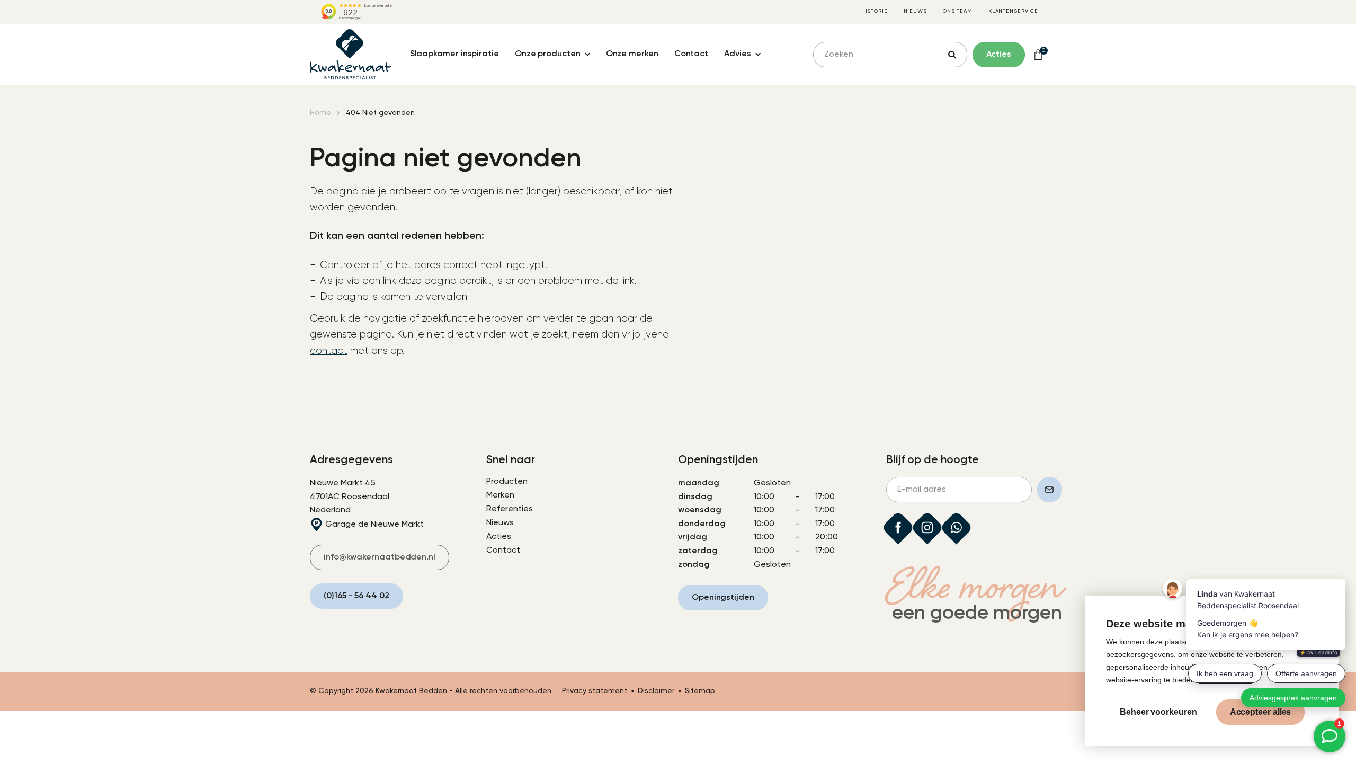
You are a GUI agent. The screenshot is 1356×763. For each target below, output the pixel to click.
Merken (500, 495)
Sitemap (700, 691)
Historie (874, 11)
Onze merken (632, 54)
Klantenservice (1013, 11)
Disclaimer (656, 691)
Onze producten (548, 54)
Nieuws (915, 11)
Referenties (509, 509)
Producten (507, 481)
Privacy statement (594, 691)
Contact (691, 54)
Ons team (958, 11)
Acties (498, 537)
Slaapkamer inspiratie (454, 54)
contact (328, 351)
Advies (737, 54)
